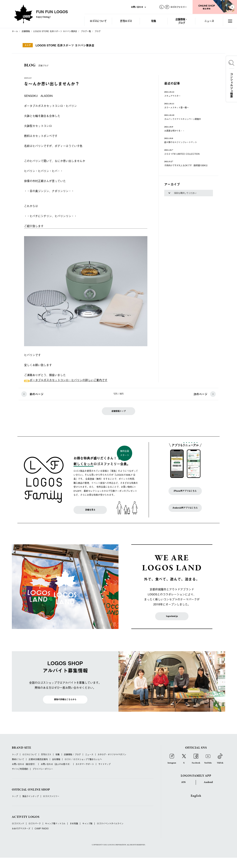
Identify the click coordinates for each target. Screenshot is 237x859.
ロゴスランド (18, 823)
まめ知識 (74, 823)
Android (208, 782)
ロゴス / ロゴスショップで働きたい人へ (83, 759)
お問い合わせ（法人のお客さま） (56, 764)
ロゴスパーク (35, 823)
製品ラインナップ (30, 796)
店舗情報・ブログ (182, 20)
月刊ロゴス (126, 21)
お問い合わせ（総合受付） (24, 764)
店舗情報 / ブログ (72, 754)
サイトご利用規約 (20, 769)
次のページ (200, 394)
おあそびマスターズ (21, 828)
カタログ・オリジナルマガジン (112, 754)
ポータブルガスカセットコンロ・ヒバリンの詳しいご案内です (68, 380)
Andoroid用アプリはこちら (185, 507)
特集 (153, 21)
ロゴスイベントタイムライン (110, 823)
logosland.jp (172, 616)
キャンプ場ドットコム (55, 823)
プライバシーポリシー (43, 769)
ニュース (209, 21)
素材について (18, 759)
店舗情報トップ (118, 411)
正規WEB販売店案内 (38, 759)
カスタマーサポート (85, 764)
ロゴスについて (98, 21)
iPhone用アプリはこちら (185, 490)
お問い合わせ (137, 6)
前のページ (37, 394)
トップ (15, 754)
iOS (183, 782)
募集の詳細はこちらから (65, 699)
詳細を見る (90, 509)
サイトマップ (104, 764)
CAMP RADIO (42, 828)
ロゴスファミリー (51, 796)
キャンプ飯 (87, 823)
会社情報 (56, 759)
